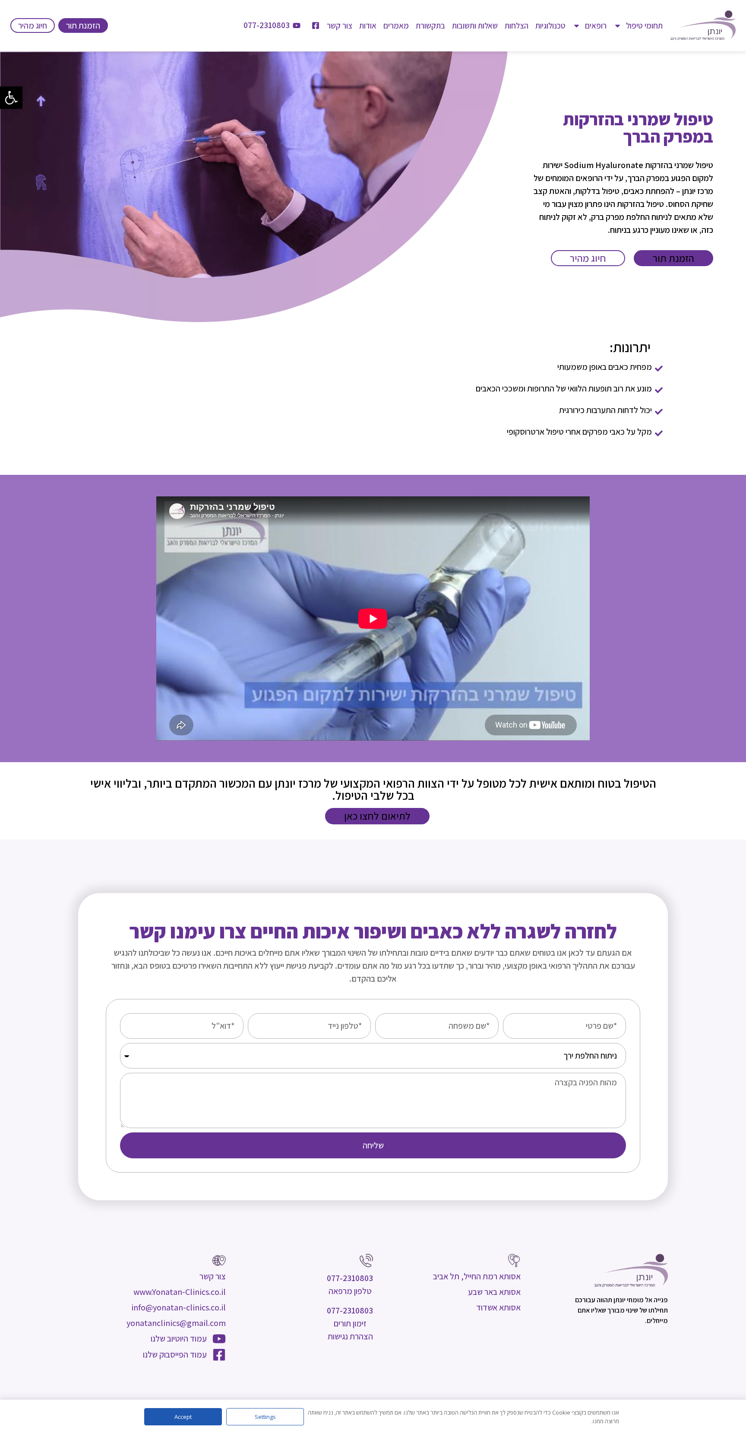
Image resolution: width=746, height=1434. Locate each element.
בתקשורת (430, 25)
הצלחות (516, 25)
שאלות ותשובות (475, 25)
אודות (367, 25)
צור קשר (339, 25)
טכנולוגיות (550, 25)
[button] (11, 97)
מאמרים (396, 25)
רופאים (596, 25)
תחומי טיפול (644, 25)
